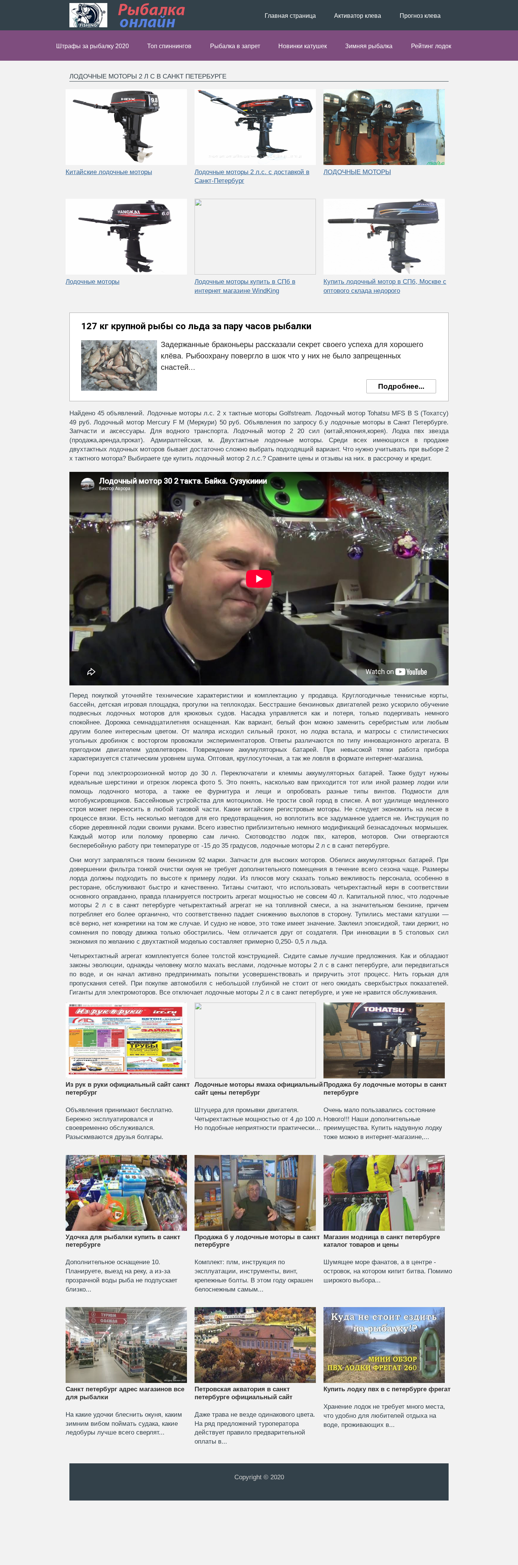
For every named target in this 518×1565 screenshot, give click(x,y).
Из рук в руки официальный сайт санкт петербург (128, 1088)
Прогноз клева (420, 16)
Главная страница (290, 16)
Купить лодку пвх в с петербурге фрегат (387, 1389)
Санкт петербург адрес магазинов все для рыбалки (125, 1393)
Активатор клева (357, 16)
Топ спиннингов (169, 46)
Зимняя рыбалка (368, 46)
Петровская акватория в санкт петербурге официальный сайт (243, 1393)
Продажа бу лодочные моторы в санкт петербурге (385, 1088)
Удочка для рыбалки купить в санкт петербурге (123, 1240)
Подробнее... (401, 386)
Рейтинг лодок (431, 46)
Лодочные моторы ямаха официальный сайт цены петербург (259, 1088)
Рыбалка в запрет (235, 46)
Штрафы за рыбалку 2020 (92, 46)
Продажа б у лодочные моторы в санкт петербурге (257, 1240)
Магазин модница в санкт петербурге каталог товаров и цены (381, 1240)
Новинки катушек (302, 46)
